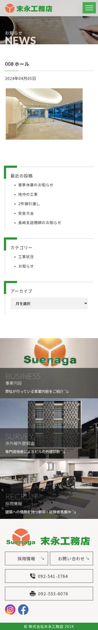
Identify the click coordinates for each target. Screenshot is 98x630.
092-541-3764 (53, 576)
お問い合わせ (71, 558)
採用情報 (26, 558)
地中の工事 (28, 194)
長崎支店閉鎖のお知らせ (39, 222)
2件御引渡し (29, 203)
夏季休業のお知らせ (36, 184)
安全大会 (26, 213)
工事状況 (26, 256)
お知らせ (26, 266)
